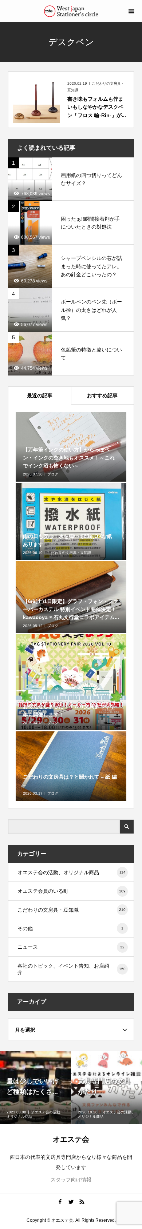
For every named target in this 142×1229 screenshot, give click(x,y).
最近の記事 (39, 395)
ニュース (71, 947)
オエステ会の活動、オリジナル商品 (71, 872)
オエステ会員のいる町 (71, 891)
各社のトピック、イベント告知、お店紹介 (71, 969)
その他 (70, 928)
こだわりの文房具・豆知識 (71, 910)
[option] (35, 1087)
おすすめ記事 (102, 395)
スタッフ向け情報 (71, 1179)
